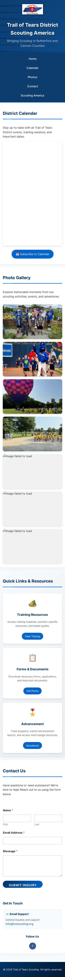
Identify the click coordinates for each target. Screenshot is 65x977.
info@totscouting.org (19, 924)
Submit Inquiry (23, 885)
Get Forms (33, 690)
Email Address (14, 832)
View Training (32, 636)
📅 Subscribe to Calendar (32, 254)
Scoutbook (32, 745)
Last (36, 824)
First (5, 824)
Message (10, 851)
